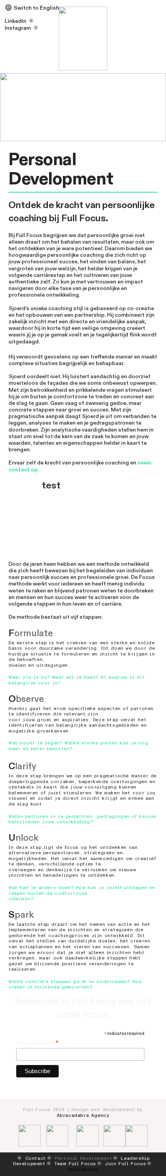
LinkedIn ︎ (20, 21)
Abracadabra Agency (83, 1115)
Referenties (83, 1169)
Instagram (18, 28)
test (51, 486)
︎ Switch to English (32, 8)
